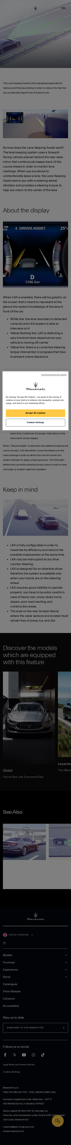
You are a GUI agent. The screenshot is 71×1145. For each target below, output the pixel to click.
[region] (35, 401)
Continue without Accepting (54, 375)
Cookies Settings (35, 422)
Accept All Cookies (35, 413)
